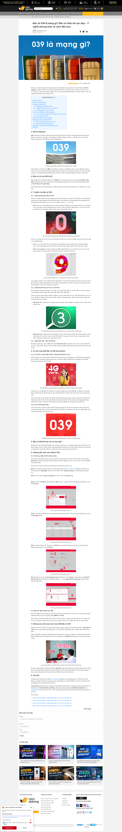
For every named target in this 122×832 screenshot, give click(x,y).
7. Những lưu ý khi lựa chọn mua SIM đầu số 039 (45, 125)
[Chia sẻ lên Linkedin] (87, 31)
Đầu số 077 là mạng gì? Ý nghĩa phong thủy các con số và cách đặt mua (52, 700)
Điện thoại (73, 13)
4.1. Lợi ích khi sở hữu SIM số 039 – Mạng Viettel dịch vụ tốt (50, 114)
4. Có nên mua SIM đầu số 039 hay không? (43, 112)
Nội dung (21, 716)
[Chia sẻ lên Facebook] (80, 31)
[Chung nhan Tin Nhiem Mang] (86, 826)
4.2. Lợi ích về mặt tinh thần (41, 116)
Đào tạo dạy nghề (66, 805)
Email (20, 729)
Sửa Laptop (55, 13)
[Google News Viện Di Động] (99, 826)
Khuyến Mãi (64, 802)
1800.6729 (71, 7)
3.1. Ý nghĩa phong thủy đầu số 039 (43, 106)
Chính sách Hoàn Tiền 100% (47, 802)
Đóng (53, 97)
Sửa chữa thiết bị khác (65, 13)
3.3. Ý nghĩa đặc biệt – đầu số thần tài (44, 110)
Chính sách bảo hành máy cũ (47, 800)
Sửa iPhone (21, 13)
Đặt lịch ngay (99, 13)
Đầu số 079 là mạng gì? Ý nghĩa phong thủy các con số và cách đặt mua (52, 703)
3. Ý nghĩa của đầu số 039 (39, 104)
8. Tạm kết (34, 127)
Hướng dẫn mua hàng (46, 813)
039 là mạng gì (54, 679)
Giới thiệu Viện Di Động (81, 9)
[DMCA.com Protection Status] (92, 826)
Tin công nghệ (89, 13)
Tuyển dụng (64, 800)
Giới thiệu (64, 798)
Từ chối (24, 827)
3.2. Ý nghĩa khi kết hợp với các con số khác (45, 108)
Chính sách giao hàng (46, 807)
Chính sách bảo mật (45, 805)
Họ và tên (21, 723)
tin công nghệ (27, 16)
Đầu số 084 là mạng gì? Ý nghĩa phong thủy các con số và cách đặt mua (52, 705)
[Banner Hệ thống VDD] (61, 2)
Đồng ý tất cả (9, 827)
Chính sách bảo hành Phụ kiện (48, 811)
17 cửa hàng (59, 9)
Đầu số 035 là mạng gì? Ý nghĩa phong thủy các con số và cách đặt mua (52, 698)
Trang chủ (21, 16)
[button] (31, 807)
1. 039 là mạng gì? (37, 100)
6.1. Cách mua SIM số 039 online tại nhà (44, 121)
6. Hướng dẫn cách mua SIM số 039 (41, 119)
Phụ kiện (79, 13)
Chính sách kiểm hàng (46, 809)
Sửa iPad (41, 13)
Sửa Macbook (48, 13)
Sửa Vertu (35, 13)
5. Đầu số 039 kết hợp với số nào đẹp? (42, 118)
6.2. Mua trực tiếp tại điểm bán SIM (43, 123)
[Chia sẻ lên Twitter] (83, 31)
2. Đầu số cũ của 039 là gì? (39, 102)
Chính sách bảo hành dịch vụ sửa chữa (49, 798)
